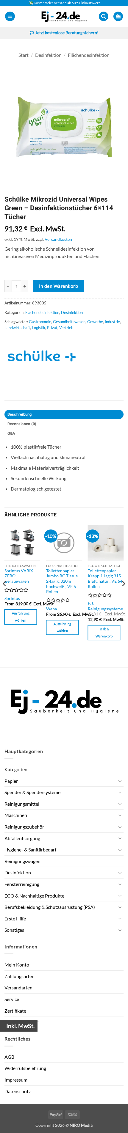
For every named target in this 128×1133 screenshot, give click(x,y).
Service (11, 999)
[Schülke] (41, 356)
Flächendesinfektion (89, 55)
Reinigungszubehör (24, 826)
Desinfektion (48, 55)
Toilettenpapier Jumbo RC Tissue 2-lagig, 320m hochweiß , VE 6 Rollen (62, 581)
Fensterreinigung (21, 884)
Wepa (51, 608)
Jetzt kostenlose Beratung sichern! (67, 32)
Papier (11, 781)
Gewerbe (95, 321)
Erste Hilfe (15, 918)
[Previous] (4, 595)
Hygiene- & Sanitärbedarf (30, 849)
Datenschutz (17, 1091)
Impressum (15, 1079)
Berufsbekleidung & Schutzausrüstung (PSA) (49, 907)
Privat (52, 327)
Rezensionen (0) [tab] (22, 424)
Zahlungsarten (19, 976)
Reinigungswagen (22, 861)
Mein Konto (16, 964)
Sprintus (12, 598)
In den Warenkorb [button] (104, 632)
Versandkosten (58, 239)
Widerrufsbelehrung (25, 1068)
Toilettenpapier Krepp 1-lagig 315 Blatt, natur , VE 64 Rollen (105, 578)
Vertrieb (66, 327)
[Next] (123, 595)
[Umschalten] (120, 780)
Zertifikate (15, 1010)
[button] (10, 16)
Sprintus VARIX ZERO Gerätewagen (18, 576)
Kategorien (15, 769)
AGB (9, 1057)
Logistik (38, 327)
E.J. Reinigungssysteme (105, 606)
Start (23, 55)
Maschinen (15, 815)
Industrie (112, 321)
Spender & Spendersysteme (32, 792)
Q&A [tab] (11, 433)
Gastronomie (40, 321)
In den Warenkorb (58, 286)
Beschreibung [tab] (19, 414)
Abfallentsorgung (22, 838)
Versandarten (18, 987)
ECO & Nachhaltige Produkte (34, 895)
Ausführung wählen (20, 616)
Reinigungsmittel (21, 804)
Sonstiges (14, 930)
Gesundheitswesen (69, 321)
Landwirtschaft (17, 327)
